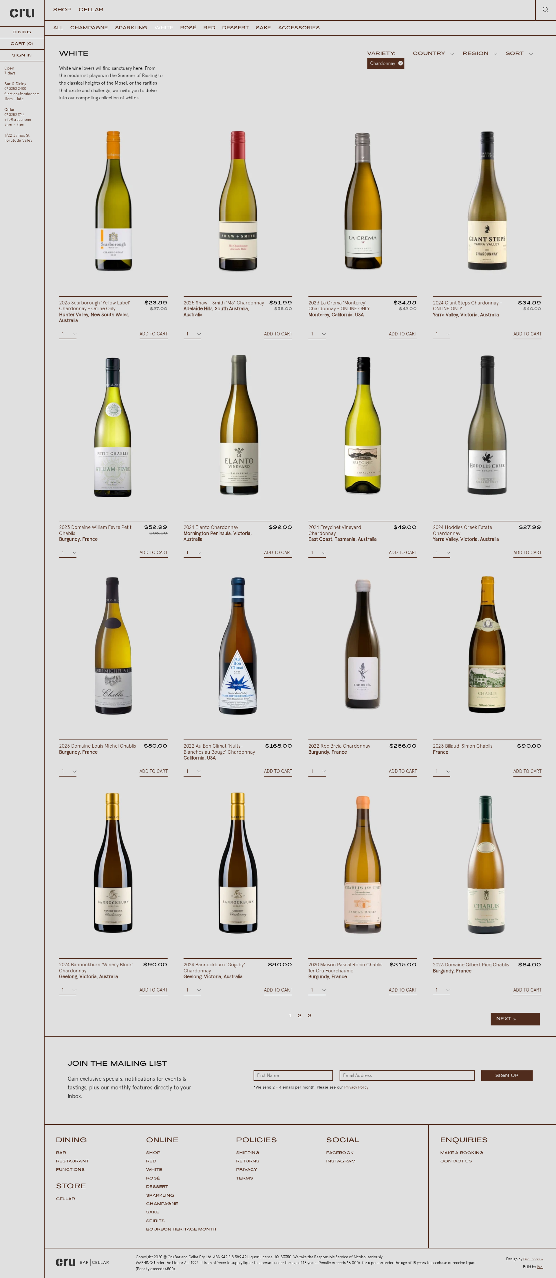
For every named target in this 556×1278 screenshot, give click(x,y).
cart (22, 44)
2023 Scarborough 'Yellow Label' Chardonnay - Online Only (94, 311)
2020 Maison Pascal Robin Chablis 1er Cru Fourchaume (345, 970)
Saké (152, 1212)
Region (476, 54)
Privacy (246, 1170)
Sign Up (507, 1076)
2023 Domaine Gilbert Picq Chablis (471, 968)
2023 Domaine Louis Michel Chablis (97, 749)
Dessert (235, 28)
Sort (515, 54)
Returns (247, 1161)
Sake (263, 28)
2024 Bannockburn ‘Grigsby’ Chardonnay (215, 970)
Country (429, 54)
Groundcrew (533, 1259)
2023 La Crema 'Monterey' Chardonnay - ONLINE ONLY (339, 308)
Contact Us (456, 1161)
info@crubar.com (17, 120)
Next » (506, 1019)
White (164, 28)
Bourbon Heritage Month (181, 1229)
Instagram (341, 1161)
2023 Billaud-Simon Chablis (463, 749)
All (58, 28)
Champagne (89, 28)
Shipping (248, 1153)
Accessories (299, 28)
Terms (244, 1178)
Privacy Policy (356, 1087)
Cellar (91, 10)
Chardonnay (382, 63)
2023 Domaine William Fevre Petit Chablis (95, 533)
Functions (70, 1170)
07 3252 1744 (14, 115)
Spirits (155, 1221)
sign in (22, 55)
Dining (22, 32)
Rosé (188, 28)
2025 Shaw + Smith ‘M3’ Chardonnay (224, 308)
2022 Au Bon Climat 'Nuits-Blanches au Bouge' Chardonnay (219, 752)
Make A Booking (462, 1153)
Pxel (540, 1267)
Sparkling (131, 28)
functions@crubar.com (21, 94)
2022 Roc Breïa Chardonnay (339, 749)
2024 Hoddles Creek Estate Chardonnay (466, 533)
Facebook (340, 1153)
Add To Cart (154, 334)
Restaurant (72, 1161)
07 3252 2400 (15, 89)
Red (209, 28)
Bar (61, 1153)
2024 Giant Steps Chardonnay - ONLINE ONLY (467, 308)
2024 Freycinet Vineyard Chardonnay (342, 533)
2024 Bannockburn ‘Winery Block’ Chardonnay (96, 970)
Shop (62, 10)
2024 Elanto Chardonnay (218, 533)
